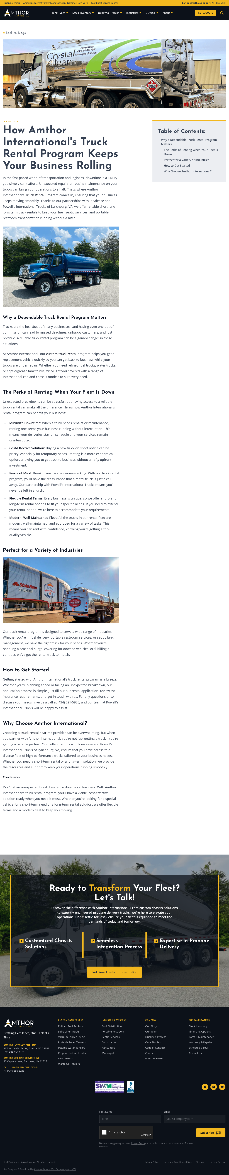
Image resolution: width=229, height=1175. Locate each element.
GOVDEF (150, 13)
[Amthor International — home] (16, 12)
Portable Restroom (113, 1031)
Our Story (151, 1026)
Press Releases (154, 1058)
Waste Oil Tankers (69, 1063)
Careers (150, 1053)
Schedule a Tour (198, 1047)
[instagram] (213, 1087)
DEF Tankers (65, 1058)
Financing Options (200, 1031)
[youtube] (222, 1087)
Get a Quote (205, 12)
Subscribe (207, 1133)
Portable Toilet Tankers (72, 1042)
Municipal (108, 1053)
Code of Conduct (155, 1047)
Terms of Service (217, 1162)
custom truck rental (61, 354)
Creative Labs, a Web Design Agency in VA (55, 1169)
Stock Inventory (81, 13)
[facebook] (205, 1087)
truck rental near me (36, 733)
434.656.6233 (218, 2)
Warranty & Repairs (200, 1042)
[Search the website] (221, 12)
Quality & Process (108, 13)
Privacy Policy (138, 1143)
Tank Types (58, 13)
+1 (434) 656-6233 (14, 1070)
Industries (132, 13)
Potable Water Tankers (71, 1047)
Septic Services (111, 1037)
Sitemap (200, 1162)
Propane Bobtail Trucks (72, 1053)
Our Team (151, 1031)
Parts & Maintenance (201, 1037)
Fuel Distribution (112, 1026)
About (166, 13)
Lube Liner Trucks (68, 1031)
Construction (109, 1042)
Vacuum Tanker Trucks (71, 1037)
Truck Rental (35, 195)
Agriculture (108, 1047)
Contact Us (195, 1053)
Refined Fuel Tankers (70, 1026)
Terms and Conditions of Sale (177, 1162)
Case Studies (153, 1042)
